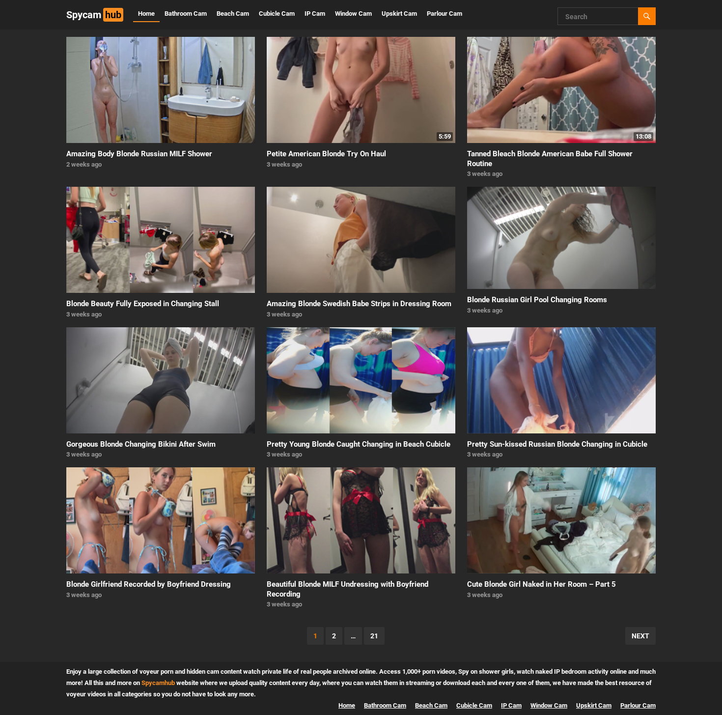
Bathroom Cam (186, 13)
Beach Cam (233, 13)
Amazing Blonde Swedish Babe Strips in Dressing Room (359, 303)
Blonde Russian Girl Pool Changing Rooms (537, 299)
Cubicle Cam (277, 13)
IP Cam (315, 13)
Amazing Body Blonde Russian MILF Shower (139, 153)
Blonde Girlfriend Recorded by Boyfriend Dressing (148, 584)
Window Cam (353, 13)
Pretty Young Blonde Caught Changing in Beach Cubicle (358, 444)
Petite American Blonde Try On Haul (326, 153)
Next (640, 636)
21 (374, 636)
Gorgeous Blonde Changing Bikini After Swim (141, 444)
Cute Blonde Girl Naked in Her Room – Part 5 (541, 584)
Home (146, 13)
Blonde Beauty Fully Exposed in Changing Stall (142, 303)
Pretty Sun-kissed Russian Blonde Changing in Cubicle (557, 444)
